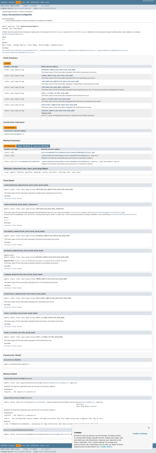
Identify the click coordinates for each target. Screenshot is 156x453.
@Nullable (80, 404)
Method (28, 8)
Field (16, 8)
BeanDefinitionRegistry (80, 155)
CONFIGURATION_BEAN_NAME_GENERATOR (55, 87)
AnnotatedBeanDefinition (81, 152)
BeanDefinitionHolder (30, 161)
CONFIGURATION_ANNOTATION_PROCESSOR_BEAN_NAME (60, 81)
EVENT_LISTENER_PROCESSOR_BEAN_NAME (55, 99)
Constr (21, 8)
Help (47, 2)
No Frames (33, 6)
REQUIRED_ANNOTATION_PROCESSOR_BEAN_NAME (58, 111)
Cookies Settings (140, 433)
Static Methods (24, 146)
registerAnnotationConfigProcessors (55, 155)
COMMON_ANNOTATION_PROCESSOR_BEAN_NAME (57, 75)
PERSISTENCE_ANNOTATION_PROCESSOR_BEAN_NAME (59, 105)
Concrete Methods (41, 146)
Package (12, 2)
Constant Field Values (13, 198)
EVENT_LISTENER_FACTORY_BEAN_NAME (55, 93)
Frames (25, 6)
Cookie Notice (106, 447)
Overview (4, 2)
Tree (28, 2)
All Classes (45, 6)
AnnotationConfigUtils (13, 134)
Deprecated (35, 2)
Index (42, 2)
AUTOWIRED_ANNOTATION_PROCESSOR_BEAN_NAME (58, 70)
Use (23, 2)
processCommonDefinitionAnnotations (55, 152)
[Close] (148, 427)
